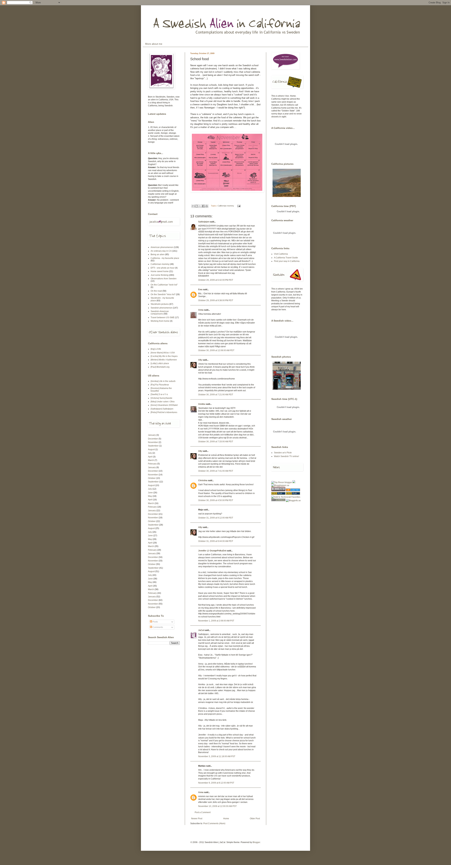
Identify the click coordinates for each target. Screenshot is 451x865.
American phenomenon (162, 247)
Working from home (160, 321)
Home (226, 818)
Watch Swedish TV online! (286, 456)
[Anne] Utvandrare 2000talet (164, 405)
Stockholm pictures (160, 304)
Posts (155, 622)
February (152, 464)
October (152, 478)
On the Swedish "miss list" (163, 294)
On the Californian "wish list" (164, 285)
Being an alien (158, 254)
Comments (157, 627)
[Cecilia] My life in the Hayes (164, 356)
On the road (156, 291)
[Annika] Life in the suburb (163, 381)
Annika (201, 404)
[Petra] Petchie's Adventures (164, 412)
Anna (200, 310)
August (151, 449)
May (150, 496)
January (152, 435)
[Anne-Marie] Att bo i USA (163, 352)
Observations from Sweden (164, 278)
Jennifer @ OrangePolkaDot (212, 550)
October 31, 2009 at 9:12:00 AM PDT (215, 518)
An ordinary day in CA (161, 251)
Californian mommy (226, 206)
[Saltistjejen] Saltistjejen (162, 409)
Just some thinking (159, 275)
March (151, 460)
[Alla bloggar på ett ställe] (293, 500)
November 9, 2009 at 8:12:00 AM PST (216, 783)
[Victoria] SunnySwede (161, 398)
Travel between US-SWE (162, 317)
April (150, 456)
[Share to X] (200, 206)
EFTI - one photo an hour (162, 268)
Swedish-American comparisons (160, 312)
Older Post (255, 818)
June (150, 492)
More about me (153, 43)
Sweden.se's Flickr (283, 452)
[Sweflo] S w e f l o (159, 394)
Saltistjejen (203, 222)
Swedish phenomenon (161, 308)
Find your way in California (286, 261)
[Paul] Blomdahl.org (160, 367)
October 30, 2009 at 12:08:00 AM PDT (216, 350)
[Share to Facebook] (203, 206)
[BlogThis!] (196, 206)
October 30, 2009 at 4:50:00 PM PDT (215, 500)
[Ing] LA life (156, 349)
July (150, 453)
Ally (200, 360)
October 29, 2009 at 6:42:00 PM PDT (215, 280)
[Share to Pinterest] (206, 206)
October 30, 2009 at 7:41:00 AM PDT (215, 471)
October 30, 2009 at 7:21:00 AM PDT (215, 394)
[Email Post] (238, 206)
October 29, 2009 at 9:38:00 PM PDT (215, 300)
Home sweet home (160, 271)
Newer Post (196, 818)
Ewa (200, 289)
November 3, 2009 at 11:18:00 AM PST (216, 756)
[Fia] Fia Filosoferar (160, 384)
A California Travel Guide (286, 257)
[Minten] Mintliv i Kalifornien (164, 359)
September (153, 446)
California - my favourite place (165, 258)
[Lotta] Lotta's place (160, 363)
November (153, 442)
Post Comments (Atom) (214, 823)
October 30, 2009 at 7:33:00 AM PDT (215, 441)
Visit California (281, 254)
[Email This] (193, 206)
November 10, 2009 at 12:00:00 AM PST (217, 806)
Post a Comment (203, 812)
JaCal (201, 630)
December (153, 439)
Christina (202, 480)
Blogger (256, 842)
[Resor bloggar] (281, 482)
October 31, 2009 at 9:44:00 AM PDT (215, 541)
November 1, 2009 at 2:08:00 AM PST (216, 620)
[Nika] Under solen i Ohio (163, 401)
